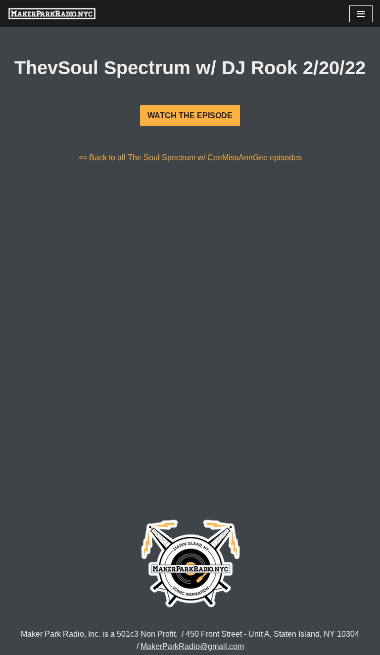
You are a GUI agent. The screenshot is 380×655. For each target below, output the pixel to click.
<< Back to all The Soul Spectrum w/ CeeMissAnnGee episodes (190, 157)
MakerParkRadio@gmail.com (192, 646)
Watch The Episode (190, 115)
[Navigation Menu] (361, 13)
